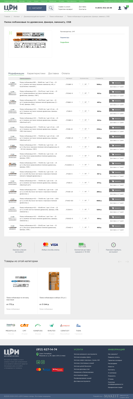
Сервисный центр (10, 1)
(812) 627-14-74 (46, 350)
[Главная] (10, 8)
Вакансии (52, 1)
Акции (36, 1)
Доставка (82, 6)
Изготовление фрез (81, 375)
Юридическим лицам (115, 387)
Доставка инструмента (82, 381)
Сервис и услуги (64, 6)
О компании (112, 373)
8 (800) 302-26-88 (103, 8)
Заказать (118, 83)
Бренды (22, 1)
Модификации (16, 73)
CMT (73, 31)
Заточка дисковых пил (82, 369)
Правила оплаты (114, 357)
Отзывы (61, 1)
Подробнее (64, 42)
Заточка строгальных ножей (84, 363)
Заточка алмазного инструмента (85, 354)
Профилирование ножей (82, 378)
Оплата (81, 1)
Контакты (82, 9)
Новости (44, 1)
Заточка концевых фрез (82, 357)
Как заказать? (113, 354)
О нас (29, 1)
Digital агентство (124, 395)
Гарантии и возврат (65, 9)
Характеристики (36, 73)
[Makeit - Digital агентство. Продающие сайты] (111, 396)
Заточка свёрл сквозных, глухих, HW (87, 360)
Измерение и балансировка (83, 372)
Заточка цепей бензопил (82, 366)
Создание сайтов (124, 397)
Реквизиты (112, 376)
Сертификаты (71, 1)
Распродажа (112, 363)
